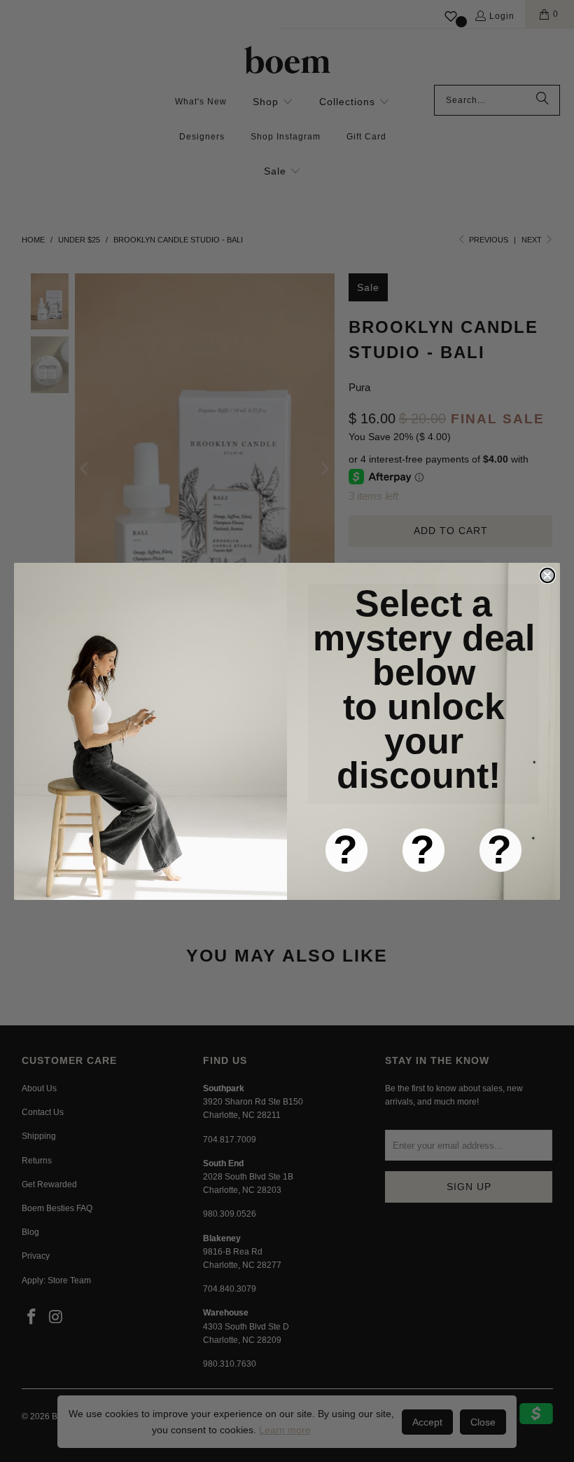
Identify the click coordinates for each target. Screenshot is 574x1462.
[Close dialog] (547, 575)
